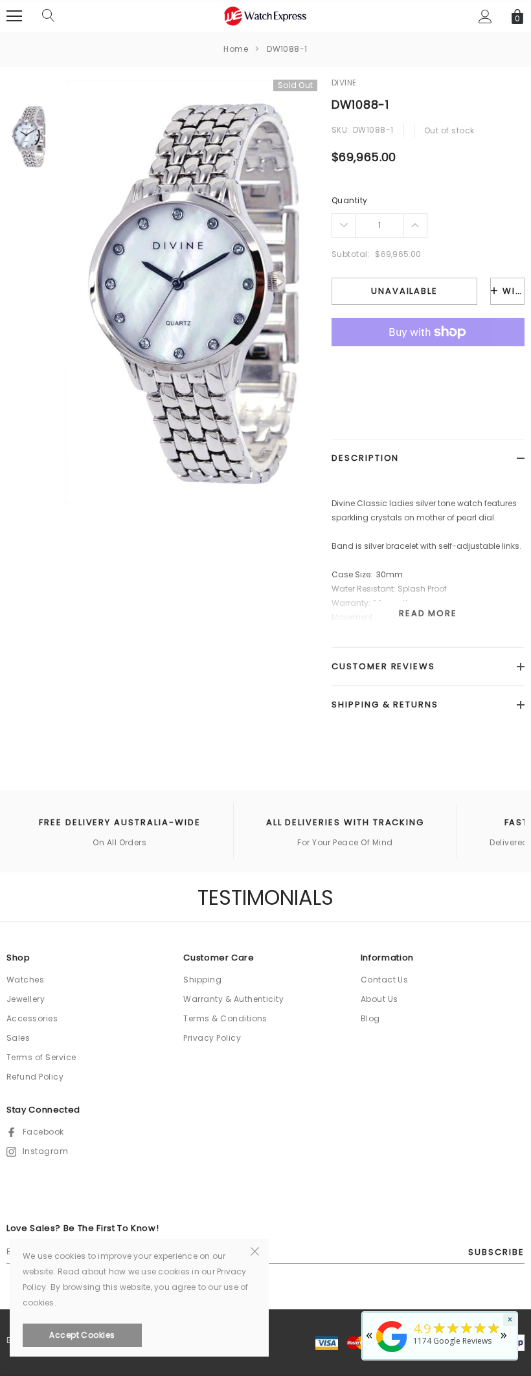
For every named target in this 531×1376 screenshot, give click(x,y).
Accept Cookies (82, 1334)
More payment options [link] (428, 364)
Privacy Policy (212, 1037)
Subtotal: (351, 254)
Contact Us (385, 979)
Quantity (350, 200)
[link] (27, 137)
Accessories (32, 1018)
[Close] (255, 1250)
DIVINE (344, 82)
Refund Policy (34, 1076)
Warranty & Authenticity (233, 998)
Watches (25, 979)
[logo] (265, 15)
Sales (18, 1037)
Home (235, 48)
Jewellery (25, 998)
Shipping (202, 979)
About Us (379, 998)
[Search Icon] (48, 16)
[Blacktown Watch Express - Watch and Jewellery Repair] (392, 1353)
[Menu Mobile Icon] (14, 16)
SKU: (341, 129)
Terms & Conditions (225, 1018)
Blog (370, 1018)
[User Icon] (485, 16)
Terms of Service (41, 1057)
